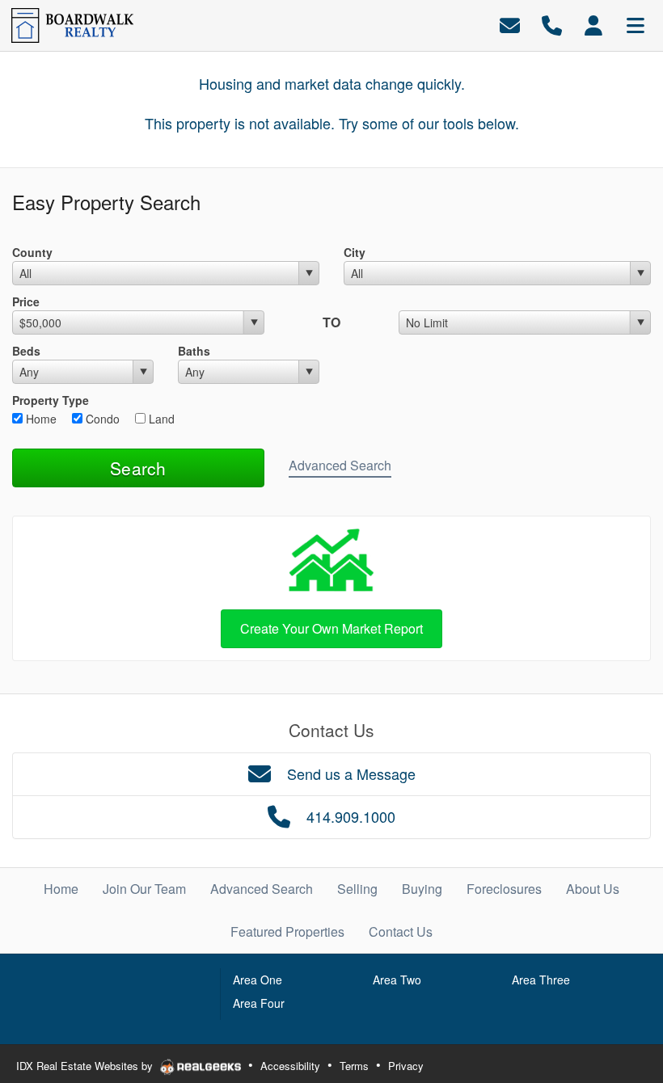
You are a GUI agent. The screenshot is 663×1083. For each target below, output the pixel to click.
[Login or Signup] (593, 24)
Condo (101, 419)
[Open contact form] (510, 24)
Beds (26, 351)
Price (26, 301)
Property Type (50, 400)
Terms (354, 1065)
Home (40, 419)
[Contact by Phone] (552, 24)
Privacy (406, 1065)
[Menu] (635, 24)
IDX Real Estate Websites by (86, 1065)
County (32, 252)
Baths (194, 351)
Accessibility (290, 1065)
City (354, 252)
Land (160, 419)
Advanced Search (340, 465)
